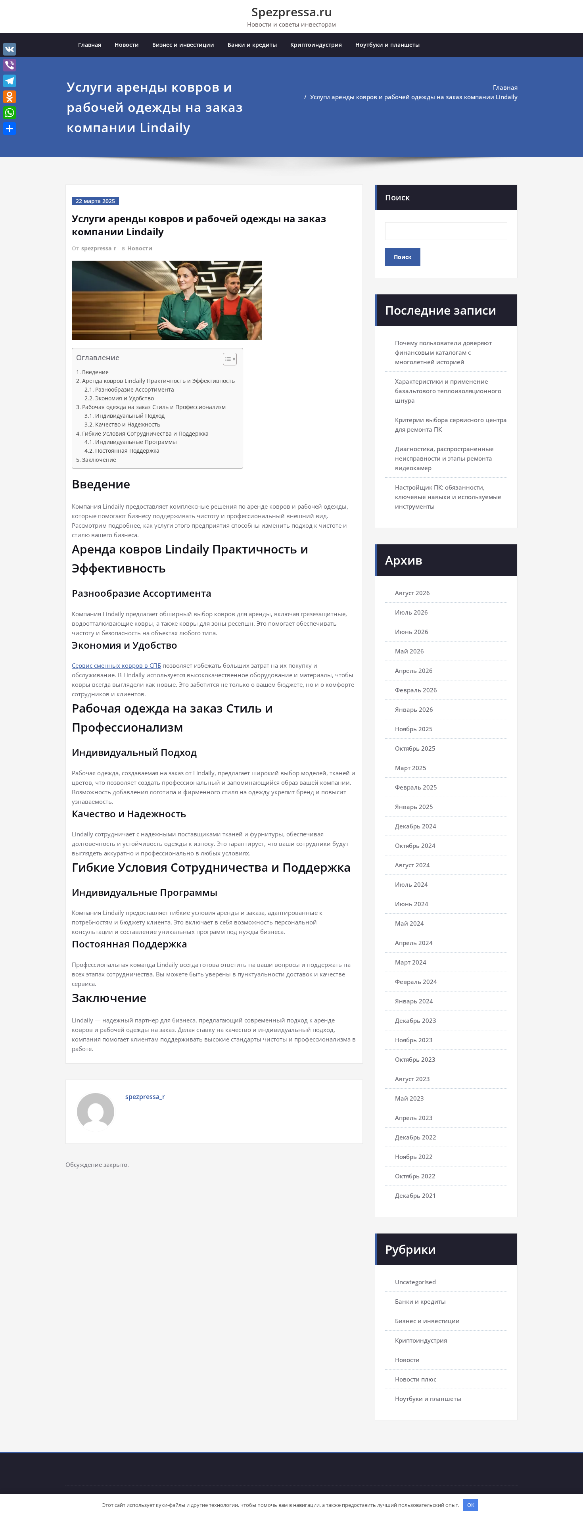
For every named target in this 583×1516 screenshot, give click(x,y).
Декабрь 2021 (415, 1195)
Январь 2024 (414, 1001)
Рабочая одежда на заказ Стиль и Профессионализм (154, 407)
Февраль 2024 (416, 982)
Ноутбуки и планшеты (387, 44)
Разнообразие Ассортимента (134, 389)
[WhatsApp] (9, 113)
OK (470, 1504)
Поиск (397, 197)
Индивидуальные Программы (136, 442)
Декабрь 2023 (415, 1020)
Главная (89, 44)
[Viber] (9, 65)
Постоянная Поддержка (127, 450)
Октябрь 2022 (415, 1176)
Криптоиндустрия (316, 44)
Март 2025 (410, 768)
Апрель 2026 (414, 670)
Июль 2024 (411, 884)
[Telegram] (9, 81)
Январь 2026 (414, 709)
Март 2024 (410, 962)
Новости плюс (415, 1379)
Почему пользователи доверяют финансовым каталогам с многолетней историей (443, 352)
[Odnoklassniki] (9, 97)
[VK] (9, 49)
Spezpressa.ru (291, 12)
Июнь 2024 (411, 904)
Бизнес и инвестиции (183, 44)
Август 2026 (412, 593)
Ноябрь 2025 (414, 729)
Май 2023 (409, 1098)
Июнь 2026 (411, 632)
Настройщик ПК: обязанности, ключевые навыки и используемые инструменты (448, 496)
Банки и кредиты (252, 44)
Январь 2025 (414, 807)
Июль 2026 (411, 612)
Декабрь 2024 (415, 826)
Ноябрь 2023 (414, 1040)
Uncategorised (415, 1282)
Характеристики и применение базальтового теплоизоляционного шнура (448, 390)
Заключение (99, 459)
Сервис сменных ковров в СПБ (116, 665)
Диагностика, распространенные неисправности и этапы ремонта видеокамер (444, 458)
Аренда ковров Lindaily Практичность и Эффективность (158, 380)
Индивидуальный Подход (130, 415)
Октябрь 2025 (415, 748)
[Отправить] (9, 128)
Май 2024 (409, 923)
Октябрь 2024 (415, 845)
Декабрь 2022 (415, 1137)
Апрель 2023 (414, 1118)
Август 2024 (412, 865)
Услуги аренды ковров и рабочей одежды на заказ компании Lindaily (414, 97)
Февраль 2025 (416, 787)
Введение (95, 372)
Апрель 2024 (414, 943)
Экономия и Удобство (124, 398)
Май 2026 (409, 651)
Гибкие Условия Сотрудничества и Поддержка (145, 433)
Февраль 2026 (416, 690)
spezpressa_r (98, 248)
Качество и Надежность (127, 424)
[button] (226, 360)
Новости (127, 44)
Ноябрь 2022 (414, 1157)
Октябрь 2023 (415, 1059)
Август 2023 (412, 1079)
